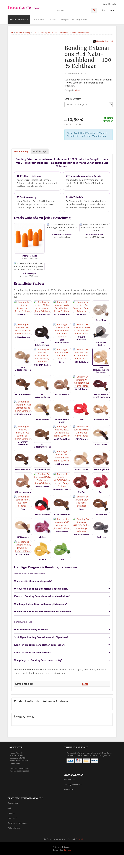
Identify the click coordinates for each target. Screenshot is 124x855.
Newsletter (68, 789)
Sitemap (11, 813)
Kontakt (112, 4)
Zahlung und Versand (73, 784)
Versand (79, 839)
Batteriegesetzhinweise (17, 823)
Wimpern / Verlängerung (73, 19)
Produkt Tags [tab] (39, 151)
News (105, 4)
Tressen (52, 19)
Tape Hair (37, 19)
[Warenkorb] (112, 10)
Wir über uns (69, 779)
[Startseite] (12, 32)
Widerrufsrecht (14, 828)
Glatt (77, 90)
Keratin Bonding (18, 19)
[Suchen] (94, 10)
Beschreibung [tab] (21, 151)
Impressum (12, 818)
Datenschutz (13, 803)
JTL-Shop (67, 850)
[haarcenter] (24, 8)
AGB (9, 808)
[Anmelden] (104, 10)
